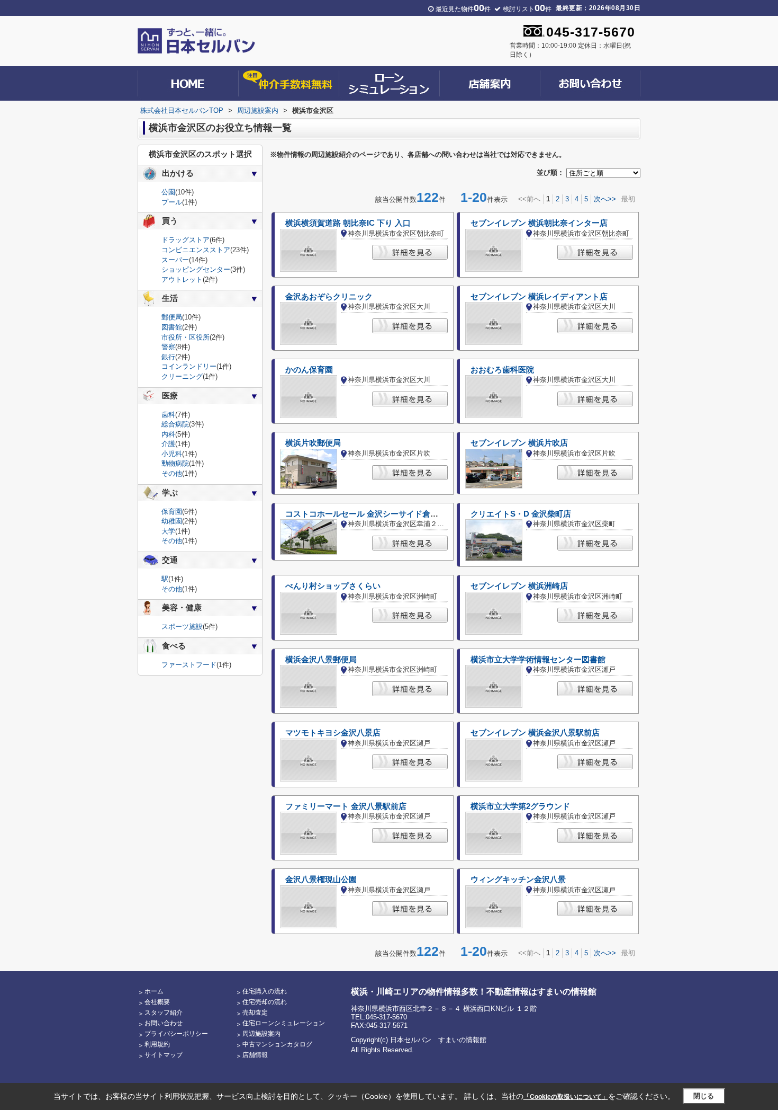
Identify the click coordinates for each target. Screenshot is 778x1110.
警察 (168, 347)
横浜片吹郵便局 (313, 443)
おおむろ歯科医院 (502, 370)
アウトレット (182, 279)
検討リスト (527, 9)
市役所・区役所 (185, 337)
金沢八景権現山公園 (321, 879)
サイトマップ (163, 1055)
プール (171, 202)
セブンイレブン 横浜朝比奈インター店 (539, 223)
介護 (168, 444)
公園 (168, 192)
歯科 (168, 415)
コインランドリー (188, 366)
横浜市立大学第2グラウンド (520, 806)
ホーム (154, 991)
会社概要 (157, 1002)
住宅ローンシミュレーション (283, 1023)
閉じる (703, 1096)
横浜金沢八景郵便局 (321, 659)
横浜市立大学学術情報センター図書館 (538, 659)
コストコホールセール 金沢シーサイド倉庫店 (365, 514)
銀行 (168, 357)
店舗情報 (255, 1055)
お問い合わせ (163, 1023)
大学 (168, 531)
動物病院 (175, 463)
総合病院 (175, 424)
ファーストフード (188, 665)
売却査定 (255, 1012)
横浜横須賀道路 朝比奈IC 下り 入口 (348, 223)
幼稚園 (171, 521)
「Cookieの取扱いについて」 (565, 1096)
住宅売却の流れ (264, 1002)
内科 (168, 434)
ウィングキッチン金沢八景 (518, 879)
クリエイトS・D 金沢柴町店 (521, 514)
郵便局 (171, 317)
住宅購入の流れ (264, 991)
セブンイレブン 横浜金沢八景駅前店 (535, 733)
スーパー (175, 260)
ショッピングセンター (195, 269)
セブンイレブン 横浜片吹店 (519, 443)
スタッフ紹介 (163, 1012)
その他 (171, 473)
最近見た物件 (463, 9)
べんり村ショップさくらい (333, 586)
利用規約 (157, 1044)
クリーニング (182, 376)
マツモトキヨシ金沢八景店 (333, 733)
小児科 (171, 454)
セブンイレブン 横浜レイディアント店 (539, 296)
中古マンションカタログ (277, 1044)
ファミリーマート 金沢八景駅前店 (345, 806)
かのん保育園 (309, 370)
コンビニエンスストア (195, 250)
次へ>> (605, 199)
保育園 (171, 512)
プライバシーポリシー (176, 1033)
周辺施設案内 (261, 1033)
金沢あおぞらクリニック (329, 296)
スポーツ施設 (182, 627)
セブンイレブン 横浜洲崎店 (519, 586)
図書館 (171, 327)
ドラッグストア (185, 240)
